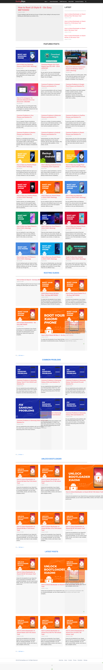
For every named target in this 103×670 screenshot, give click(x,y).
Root (46, 1)
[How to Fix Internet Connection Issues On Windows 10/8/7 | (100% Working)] (76, 64)
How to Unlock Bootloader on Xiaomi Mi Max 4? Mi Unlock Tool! (26, 528)
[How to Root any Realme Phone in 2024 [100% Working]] (27, 162)
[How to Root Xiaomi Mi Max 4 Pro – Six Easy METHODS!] (76, 319)
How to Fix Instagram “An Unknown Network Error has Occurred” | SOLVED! (25, 99)
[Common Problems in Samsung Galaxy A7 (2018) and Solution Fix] (51, 410)
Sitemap (85, 660)
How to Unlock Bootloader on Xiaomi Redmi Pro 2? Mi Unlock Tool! (51, 481)
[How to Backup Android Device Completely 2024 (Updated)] (51, 162)
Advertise (61, 660)
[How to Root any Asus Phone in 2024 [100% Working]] (51, 223)
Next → (22, 355)
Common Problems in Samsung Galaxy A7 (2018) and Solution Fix (51, 414)
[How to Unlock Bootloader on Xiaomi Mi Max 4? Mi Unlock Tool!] (27, 523)
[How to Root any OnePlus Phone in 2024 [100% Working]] (27, 192)
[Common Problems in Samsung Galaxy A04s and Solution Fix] (34, 417)
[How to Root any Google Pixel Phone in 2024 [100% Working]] (76, 162)
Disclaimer (80, 660)
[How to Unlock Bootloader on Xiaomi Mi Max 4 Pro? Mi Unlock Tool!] (51, 523)
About (65, 660)
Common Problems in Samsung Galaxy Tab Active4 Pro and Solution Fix (76, 382)
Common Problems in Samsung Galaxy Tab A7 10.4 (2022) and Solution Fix (26, 382)
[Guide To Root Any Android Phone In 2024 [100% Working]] (76, 254)
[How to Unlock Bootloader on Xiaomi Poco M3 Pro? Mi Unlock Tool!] (51, 627)
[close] (52, 665)
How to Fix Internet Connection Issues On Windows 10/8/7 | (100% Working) (75, 68)
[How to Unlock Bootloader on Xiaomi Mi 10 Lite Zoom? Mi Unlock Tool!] (62, 581)
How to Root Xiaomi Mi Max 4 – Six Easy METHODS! (57, 335)
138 (19, 547)
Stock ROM (71, 1)
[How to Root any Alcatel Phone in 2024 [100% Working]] (51, 254)
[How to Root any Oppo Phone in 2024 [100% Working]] (27, 223)
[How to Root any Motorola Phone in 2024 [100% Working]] (76, 192)
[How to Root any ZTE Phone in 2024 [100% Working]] (27, 254)
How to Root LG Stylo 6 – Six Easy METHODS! (31, 280)
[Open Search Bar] (85, 1)
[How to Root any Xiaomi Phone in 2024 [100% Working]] (51, 192)
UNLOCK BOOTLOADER (51, 459)
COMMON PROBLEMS (51, 360)
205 (19, 355)
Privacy (74, 660)
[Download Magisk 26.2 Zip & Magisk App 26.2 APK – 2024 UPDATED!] (51, 61)
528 (19, 651)
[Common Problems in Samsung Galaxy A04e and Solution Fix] (51, 377)
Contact (70, 660)
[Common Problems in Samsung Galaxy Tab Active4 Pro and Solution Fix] (76, 377)
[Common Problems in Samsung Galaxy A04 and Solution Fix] (76, 410)
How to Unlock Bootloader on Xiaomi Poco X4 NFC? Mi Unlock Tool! (75, 632)
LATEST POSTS (51, 551)
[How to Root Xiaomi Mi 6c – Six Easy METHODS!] (27, 319)
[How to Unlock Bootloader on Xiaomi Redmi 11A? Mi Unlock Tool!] (76, 569)
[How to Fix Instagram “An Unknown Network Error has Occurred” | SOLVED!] (27, 95)
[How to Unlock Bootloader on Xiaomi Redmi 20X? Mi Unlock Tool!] (27, 627)
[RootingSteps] (20, 1)
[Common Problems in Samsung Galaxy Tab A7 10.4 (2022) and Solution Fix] (27, 377)
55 (19, 454)
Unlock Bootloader (54, 1)
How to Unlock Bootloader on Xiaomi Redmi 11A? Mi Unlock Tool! (75, 574)
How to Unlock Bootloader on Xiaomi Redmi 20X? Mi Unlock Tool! (26, 632)
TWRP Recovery (63, 1)
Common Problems (79, 1)
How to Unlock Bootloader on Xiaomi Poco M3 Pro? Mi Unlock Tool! (51, 632)
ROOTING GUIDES (51, 273)
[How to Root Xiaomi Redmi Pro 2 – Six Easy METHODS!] (76, 290)
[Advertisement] (62, 603)
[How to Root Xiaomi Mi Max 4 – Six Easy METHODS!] (62, 332)
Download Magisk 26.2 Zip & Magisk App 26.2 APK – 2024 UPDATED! (50, 66)
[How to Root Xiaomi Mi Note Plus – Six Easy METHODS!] (51, 290)
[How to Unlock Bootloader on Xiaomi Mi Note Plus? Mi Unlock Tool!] (27, 476)
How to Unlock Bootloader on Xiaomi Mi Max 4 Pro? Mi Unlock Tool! (51, 528)
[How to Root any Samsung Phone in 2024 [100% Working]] (27, 61)
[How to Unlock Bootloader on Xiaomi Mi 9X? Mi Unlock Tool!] (76, 523)
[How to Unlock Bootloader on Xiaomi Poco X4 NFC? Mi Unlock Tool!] (76, 627)
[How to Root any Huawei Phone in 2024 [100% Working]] (76, 223)
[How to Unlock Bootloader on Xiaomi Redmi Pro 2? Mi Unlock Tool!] (51, 476)
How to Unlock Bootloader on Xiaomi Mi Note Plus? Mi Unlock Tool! (27, 481)
